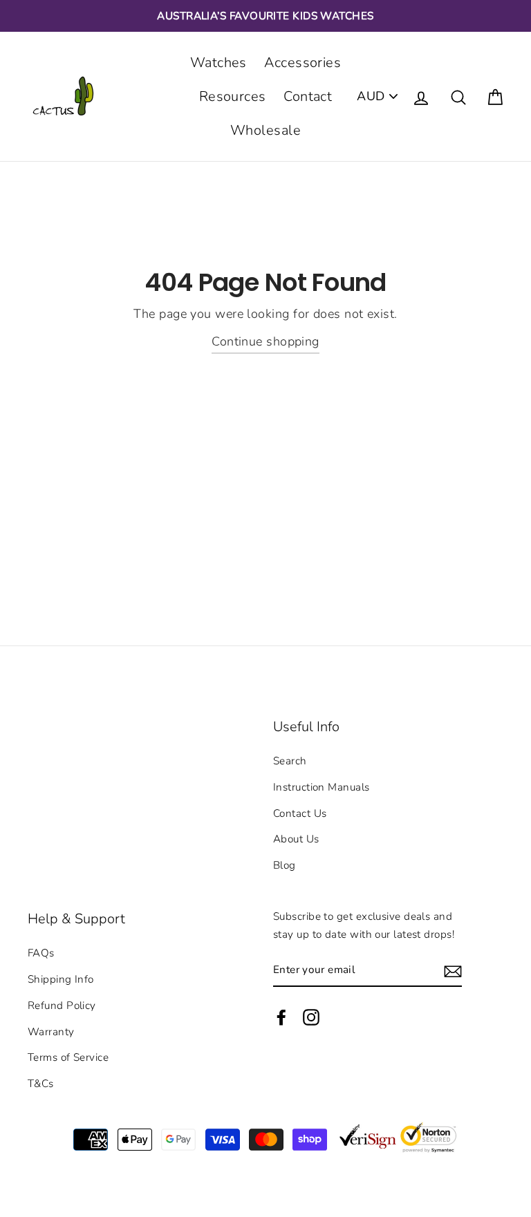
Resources (232, 96)
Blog (284, 865)
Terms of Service (68, 1057)
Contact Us (300, 813)
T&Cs (41, 1084)
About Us (296, 839)
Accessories (302, 62)
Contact (307, 96)
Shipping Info (61, 979)
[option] (265, 16)
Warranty (51, 1032)
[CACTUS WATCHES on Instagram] (311, 1017)
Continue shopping (265, 341)
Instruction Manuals (321, 787)
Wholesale (265, 130)
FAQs (41, 953)
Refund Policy (62, 1005)
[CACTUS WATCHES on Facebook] (281, 1017)
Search (290, 761)
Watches (218, 62)
